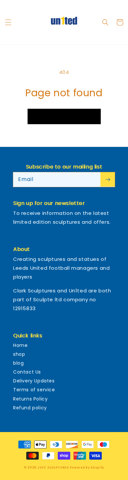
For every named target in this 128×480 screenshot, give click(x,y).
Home (20, 345)
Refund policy (30, 407)
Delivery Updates (34, 380)
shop (19, 354)
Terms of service (34, 389)
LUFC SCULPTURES (53, 467)
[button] (8, 22)
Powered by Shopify (87, 467)
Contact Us (27, 372)
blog (18, 363)
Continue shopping (64, 116)
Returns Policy (30, 399)
